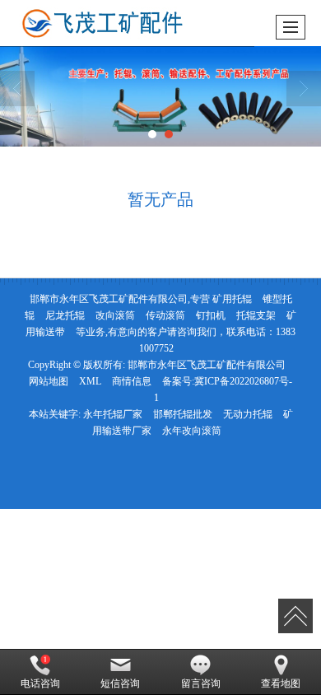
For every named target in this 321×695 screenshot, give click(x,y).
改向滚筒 (115, 315)
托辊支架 (256, 315)
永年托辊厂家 (112, 414)
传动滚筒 (165, 315)
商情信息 (131, 381)
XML (90, 381)
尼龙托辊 (65, 315)
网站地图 (48, 381)
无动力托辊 (247, 414)
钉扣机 (211, 315)
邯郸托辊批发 (182, 414)
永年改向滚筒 (191, 430)
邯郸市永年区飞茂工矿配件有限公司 (207, 365)
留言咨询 (201, 683)
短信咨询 (120, 683)
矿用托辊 (232, 299)
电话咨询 (40, 683)
